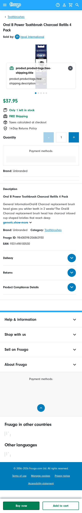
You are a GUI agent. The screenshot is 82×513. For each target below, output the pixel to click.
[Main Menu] (5, 5)
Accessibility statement (41, 483)
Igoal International (32, 37)
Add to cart (60, 505)
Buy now (21, 505)
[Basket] (71, 5)
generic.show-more (15, 222)
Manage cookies (40, 475)
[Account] (64, 5)
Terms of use (19, 475)
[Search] (77, 5)
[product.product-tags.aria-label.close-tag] (70, 68)
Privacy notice (62, 475)
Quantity (9, 137)
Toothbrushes (16, 17)
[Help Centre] (58, 5)
